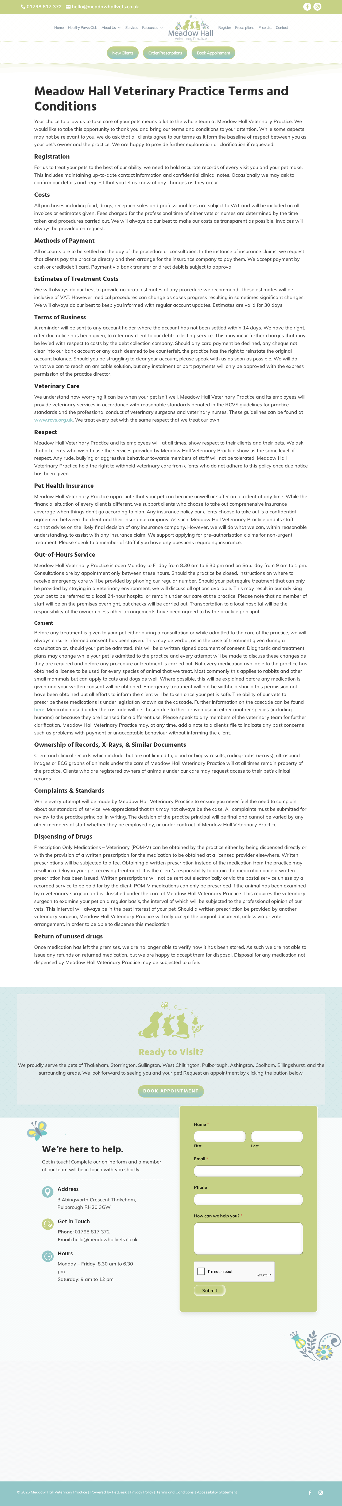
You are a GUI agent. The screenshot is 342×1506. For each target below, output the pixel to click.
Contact (282, 27)
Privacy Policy (141, 1492)
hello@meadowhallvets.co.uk (105, 1239)
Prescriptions (244, 27)
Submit (209, 1290)
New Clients (122, 53)
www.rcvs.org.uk (53, 420)
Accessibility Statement (216, 1492)
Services (131, 27)
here (39, 709)
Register (224, 27)
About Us (109, 27)
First (197, 1146)
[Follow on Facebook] (307, 7)
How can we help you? (218, 1215)
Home (59, 27)
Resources (150, 27)
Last (255, 1146)
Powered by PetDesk (108, 1492)
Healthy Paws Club (82, 27)
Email (201, 1158)
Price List (264, 27)
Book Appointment (213, 53)
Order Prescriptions (165, 53)
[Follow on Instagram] (317, 7)
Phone (200, 1187)
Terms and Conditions (175, 1492)
